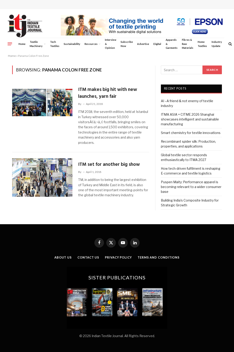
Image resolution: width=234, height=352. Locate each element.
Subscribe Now (127, 43)
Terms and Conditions (159, 257)
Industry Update (217, 43)
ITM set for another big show (109, 164)
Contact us (88, 257)
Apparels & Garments (172, 43)
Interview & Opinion (110, 43)
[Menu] (10, 44)
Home (22, 43)
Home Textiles (202, 43)
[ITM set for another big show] (42, 177)
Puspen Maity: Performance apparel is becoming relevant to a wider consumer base (191, 187)
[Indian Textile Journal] (25, 25)
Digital (157, 43)
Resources (91, 43)
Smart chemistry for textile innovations (191, 133)
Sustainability (72, 43)
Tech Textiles (54, 43)
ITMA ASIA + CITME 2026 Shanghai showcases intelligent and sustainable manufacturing (190, 119)
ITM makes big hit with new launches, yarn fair (107, 93)
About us (63, 257)
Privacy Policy (118, 257)
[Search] (230, 44)
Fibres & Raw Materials (187, 43)
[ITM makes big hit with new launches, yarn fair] (42, 102)
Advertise (143, 43)
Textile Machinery (36, 43)
